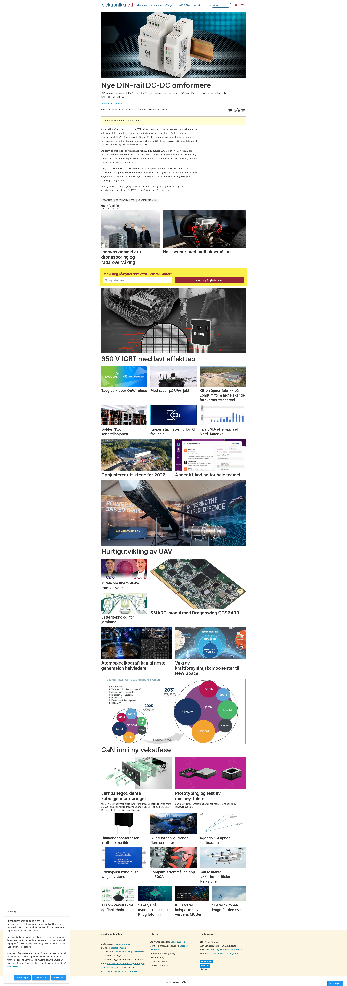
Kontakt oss (199, 5)
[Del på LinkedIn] (239, 110)
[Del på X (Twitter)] (235, 110)
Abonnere (156, 5)
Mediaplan (142, 5)
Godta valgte (41, 978)
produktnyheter (125, 200)
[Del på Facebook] (230, 110)
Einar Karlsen (123, 944)
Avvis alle (58, 978)
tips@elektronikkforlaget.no (223, 954)
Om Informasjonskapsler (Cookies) (119, 971)
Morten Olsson (118, 948)
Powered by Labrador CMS (173, 982)
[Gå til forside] (117, 4)
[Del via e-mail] (243, 110)
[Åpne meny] (236, 5)
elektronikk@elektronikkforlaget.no (224, 950)
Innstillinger (335, 983)
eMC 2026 (184, 5)
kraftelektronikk (148, 200)
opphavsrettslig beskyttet (129, 952)
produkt (107, 200)
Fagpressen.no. (14, 966)
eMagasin (170, 5)
